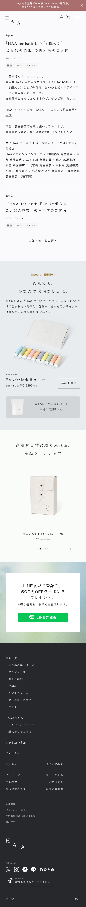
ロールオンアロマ (20, 700)
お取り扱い (16, 742)
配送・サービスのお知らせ (21, 65)
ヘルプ (56, 782)
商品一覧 (11, 658)
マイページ (13, 775)
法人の (17, 788)
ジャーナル (13, 753)
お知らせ (11, 764)
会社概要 (11, 804)
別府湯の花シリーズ (21, 665)
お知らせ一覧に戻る (43, 240)
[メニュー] (78, 17)
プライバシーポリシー (18, 810)
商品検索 (11, 782)
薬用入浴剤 (15, 679)
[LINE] (33, 869)
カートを (54, 775)
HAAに (15, 717)
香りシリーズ (17, 672)
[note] (47, 869)
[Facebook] (25, 869)
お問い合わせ (54, 788)
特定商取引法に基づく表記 (21, 816)
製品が (20, 731)
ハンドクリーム (18, 693)
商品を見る (69, 383)
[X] (8, 869)
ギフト (12, 707)
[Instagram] (16, 869)
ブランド (21, 724)
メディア (54, 764)
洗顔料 (12, 686)
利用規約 (11, 822)
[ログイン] (61, 17)
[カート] (68, 17)
